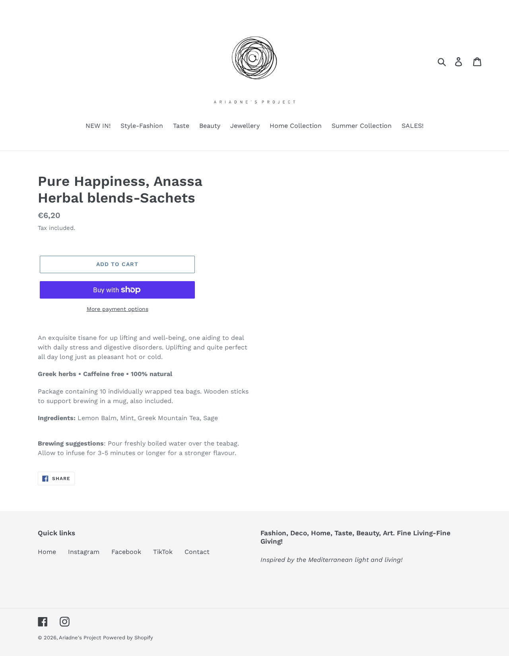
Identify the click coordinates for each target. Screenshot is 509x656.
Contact (197, 552)
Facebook (126, 552)
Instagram (83, 552)
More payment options (117, 309)
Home (47, 552)
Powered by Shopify (128, 638)
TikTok (163, 552)
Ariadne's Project (80, 638)
